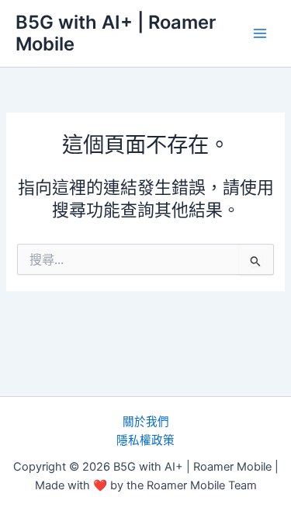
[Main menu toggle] (259, 33)
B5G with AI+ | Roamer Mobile (116, 33)
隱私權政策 (145, 440)
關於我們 (146, 422)
